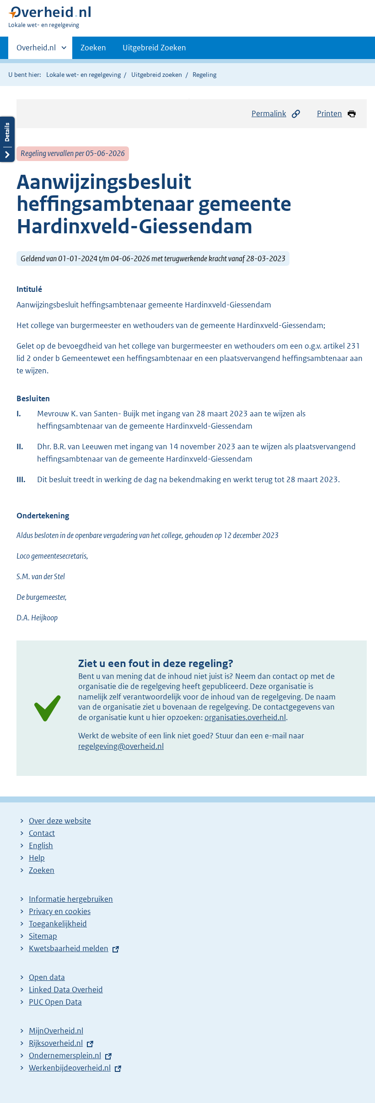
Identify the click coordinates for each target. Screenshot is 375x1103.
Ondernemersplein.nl (65, 1055)
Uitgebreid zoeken (156, 74)
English (41, 845)
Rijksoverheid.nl (56, 1043)
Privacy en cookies (60, 911)
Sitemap (43, 936)
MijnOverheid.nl (56, 1031)
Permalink (269, 113)
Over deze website (60, 821)
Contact (42, 833)
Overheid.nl (36, 51)
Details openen (7, 139)
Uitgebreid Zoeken (154, 48)
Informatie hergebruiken (71, 899)
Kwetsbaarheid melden (68, 948)
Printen (329, 113)
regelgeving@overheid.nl (121, 746)
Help (37, 858)
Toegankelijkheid (58, 924)
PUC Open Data (55, 1002)
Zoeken (93, 48)
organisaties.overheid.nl (245, 717)
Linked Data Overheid (66, 990)
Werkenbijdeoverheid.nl (70, 1068)
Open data (47, 977)
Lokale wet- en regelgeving (83, 74)
